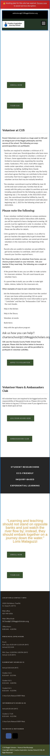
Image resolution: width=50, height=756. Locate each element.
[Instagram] (15, 736)
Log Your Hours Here (20, 418)
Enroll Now (16, 85)
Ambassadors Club (19, 439)
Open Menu (43, 23)
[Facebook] (8, 736)
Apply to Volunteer (20, 362)
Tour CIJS (15, 106)
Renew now (42, 3)
